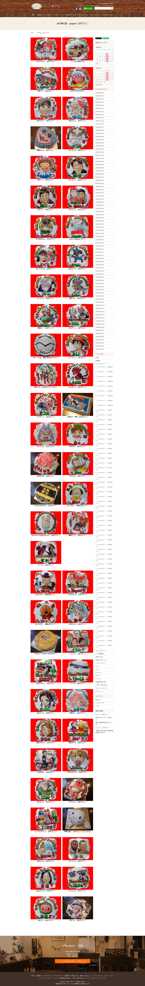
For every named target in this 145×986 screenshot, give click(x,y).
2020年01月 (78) (100, 339)
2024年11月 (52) (100, 158)
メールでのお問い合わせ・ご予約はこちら (72, 961)
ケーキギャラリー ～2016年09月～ (104, 540)
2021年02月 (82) (100, 299)
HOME (33, 15)
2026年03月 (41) (100, 108)
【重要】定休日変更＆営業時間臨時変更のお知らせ (104, 731)
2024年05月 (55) (100, 177)
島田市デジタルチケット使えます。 (104, 718)
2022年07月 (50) (100, 246)
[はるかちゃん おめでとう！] (46, 670)
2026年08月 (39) (100, 92)
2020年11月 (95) (100, 308)
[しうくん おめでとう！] (46, 552)
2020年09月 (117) (100, 314)
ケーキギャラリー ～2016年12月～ (104, 526)
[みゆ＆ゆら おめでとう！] (46, 463)
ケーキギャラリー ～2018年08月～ (104, 430)
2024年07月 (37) (100, 171)
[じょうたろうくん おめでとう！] (46, 819)
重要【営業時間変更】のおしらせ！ (104, 723)
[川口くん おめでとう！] (46, 197)
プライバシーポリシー (101, 688)
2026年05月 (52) (100, 102)
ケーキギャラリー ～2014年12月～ (104, 641)
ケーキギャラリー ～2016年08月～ (104, 545)
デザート (98, 675)
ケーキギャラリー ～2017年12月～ (104, 468)
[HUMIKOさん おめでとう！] (46, 226)
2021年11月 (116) (100, 271)
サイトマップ (99, 691)
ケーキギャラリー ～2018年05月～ (104, 444)
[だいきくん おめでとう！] (77, 167)
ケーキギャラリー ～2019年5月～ (105, 387)
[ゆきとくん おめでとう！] (77, 256)
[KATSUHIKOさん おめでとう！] (46, 493)
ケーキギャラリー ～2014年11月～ (104, 646)
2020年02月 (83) (100, 336)
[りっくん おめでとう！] (77, 670)
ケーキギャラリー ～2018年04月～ (104, 449)
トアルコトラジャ (84, 15)
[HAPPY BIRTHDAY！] (77, 78)
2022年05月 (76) (100, 252)
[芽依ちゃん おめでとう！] (77, 730)
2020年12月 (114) (100, 305)
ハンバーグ (98, 672)
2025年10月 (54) (100, 124)
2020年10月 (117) (100, 311)
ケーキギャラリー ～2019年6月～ (105, 382)
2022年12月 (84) (100, 230)
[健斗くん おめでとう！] (77, 285)
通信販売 (68, 15)
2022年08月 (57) (100, 242)
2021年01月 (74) (100, 302)
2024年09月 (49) (100, 164)
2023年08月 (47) (100, 205)
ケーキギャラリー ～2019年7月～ (105, 377)
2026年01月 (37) (100, 114)
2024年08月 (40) (100, 167)
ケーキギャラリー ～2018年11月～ (104, 415)
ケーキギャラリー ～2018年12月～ (104, 411)
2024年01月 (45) (100, 189)
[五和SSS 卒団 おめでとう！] (77, 404)
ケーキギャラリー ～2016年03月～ (104, 569)
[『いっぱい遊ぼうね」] (77, 48)
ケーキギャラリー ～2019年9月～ (105, 367)
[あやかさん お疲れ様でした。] (46, 582)
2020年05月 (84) (100, 327)
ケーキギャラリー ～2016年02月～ (104, 574)
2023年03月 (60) (100, 221)
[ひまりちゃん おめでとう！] (46, 48)
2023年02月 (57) (100, 224)
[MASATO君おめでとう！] (77, 226)
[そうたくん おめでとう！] (46, 404)
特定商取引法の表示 (101, 682)
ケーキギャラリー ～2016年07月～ (104, 550)
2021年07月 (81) (100, 283)
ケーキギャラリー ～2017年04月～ (104, 507)
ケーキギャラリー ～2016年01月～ (104, 579)
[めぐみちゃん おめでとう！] (77, 582)
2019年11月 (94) (100, 346)
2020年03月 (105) (100, 333)
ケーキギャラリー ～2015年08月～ (104, 603)
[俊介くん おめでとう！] (46, 167)
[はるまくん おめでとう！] (46, 789)
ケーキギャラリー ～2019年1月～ (105, 406)
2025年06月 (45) (100, 136)
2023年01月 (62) (100, 227)
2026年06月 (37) (100, 99)
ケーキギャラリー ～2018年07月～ (104, 435)
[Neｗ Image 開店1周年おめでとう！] (46, 345)
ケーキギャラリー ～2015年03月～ (104, 627)
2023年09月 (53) (100, 202)
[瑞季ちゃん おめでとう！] (46, 137)
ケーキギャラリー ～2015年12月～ (104, 584)
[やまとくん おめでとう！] (77, 197)
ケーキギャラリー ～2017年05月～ (104, 502)
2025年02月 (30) (100, 149)
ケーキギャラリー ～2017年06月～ (104, 497)
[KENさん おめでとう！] (77, 463)
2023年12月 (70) (100, 192)
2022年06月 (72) (100, 249)
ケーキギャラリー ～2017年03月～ (104, 511)
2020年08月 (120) (100, 317)
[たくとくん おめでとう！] (77, 345)
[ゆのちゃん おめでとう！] (46, 108)
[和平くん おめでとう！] (46, 78)
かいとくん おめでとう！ (103, 727)
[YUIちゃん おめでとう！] (77, 789)
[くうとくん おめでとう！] (77, 641)
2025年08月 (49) (100, 130)
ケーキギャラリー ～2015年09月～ (104, 598)
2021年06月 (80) (100, 286)
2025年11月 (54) (100, 121)
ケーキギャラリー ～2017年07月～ (104, 492)
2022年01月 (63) (100, 264)
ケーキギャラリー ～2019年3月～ (105, 396)
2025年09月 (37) (100, 127)
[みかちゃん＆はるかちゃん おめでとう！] (46, 522)
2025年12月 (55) (100, 117)
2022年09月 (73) (100, 239)
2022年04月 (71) (100, 255)
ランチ (97, 666)
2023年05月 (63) (100, 214)
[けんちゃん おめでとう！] (77, 878)
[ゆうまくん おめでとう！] (77, 137)
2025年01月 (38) (100, 152)
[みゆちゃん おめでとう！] (77, 611)
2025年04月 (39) (100, 142)
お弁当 (74, 15)
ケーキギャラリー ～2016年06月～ (104, 555)
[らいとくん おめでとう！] (46, 285)
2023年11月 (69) (100, 196)
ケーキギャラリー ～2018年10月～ (104, 420)
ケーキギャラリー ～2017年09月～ (104, 483)
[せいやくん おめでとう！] (77, 848)
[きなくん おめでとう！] (77, 907)
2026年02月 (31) (100, 111)
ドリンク (98, 678)
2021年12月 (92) (100, 267)
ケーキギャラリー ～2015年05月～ (104, 617)
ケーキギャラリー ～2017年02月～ (104, 516)
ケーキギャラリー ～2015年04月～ (104, 622)
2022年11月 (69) (100, 233)
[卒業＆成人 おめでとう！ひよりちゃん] (77, 819)
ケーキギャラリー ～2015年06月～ (104, 612)
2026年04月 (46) (100, 105)
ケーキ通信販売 (100, 653)
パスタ (97, 669)
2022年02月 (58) (100, 261)
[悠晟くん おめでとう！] (46, 315)
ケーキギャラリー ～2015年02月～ (104, 632)
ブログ (97, 706)
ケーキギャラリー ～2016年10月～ (104, 535)
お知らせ (98, 699)
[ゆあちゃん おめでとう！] (77, 108)
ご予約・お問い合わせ (107, 15)
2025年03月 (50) (100, 146)
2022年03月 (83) (100, 258)
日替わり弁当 (99, 657)
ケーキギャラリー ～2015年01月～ (104, 636)
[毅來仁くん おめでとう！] (77, 522)
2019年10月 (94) (100, 349)
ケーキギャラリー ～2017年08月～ (104, 487)
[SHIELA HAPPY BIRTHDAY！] (46, 641)
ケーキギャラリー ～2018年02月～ (104, 459)
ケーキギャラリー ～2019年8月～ (105, 372)
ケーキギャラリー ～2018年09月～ (104, 425)
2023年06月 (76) (100, 211)
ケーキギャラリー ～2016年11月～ (104, 531)
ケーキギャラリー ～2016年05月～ (104, 560)
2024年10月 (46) (100, 161)
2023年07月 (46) (100, 208)
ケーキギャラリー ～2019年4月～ (105, 391)
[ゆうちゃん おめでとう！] (46, 434)
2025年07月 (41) (100, 133)
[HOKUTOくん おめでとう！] (77, 759)
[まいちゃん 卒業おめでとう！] (77, 493)
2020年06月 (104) (100, 324)
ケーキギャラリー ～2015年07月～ (104, 608)
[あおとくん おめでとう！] (46, 700)
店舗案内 (39, 15)
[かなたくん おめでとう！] (77, 315)
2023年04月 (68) (100, 217)
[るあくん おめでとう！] (46, 907)
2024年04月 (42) (100, 180)
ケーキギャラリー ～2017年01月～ (104, 521)
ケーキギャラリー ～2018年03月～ (104, 454)
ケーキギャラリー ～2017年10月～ (104, 478)
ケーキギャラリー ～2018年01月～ (104, 463)
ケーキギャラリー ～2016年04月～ (104, 564)
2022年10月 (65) (100, 236)
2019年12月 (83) (100, 343)
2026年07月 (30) (100, 96)
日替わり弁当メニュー (101, 660)
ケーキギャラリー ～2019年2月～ (105, 401)
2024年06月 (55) (100, 174)
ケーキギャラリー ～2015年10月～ (104, 593)
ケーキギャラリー (48, 15)
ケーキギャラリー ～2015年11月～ (104, 588)
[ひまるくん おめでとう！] (77, 374)
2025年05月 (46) (100, 139)
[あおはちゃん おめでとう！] (46, 878)
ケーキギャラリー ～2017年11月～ (104, 473)
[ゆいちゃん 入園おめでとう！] (46, 611)
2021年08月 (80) (100, 280)
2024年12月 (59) (100, 155)
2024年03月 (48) (100, 183)
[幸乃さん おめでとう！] (77, 434)
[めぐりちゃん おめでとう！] (46, 256)
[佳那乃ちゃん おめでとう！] (46, 730)
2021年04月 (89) (100, 292)
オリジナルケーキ (59, 15)
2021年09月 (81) (100, 277)
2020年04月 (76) (100, 330)
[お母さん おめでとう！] (77, 700)
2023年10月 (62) (100, 199)
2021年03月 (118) (100, 296)
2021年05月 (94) (100, 289)
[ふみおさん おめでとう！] (46, 759)
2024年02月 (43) (100, 186)
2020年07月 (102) (100, 321)
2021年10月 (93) (100, 274)
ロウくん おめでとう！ (102, 714)
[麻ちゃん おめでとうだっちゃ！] (46, 374)
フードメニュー (94, 15)
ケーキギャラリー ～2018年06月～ (104, 439)
